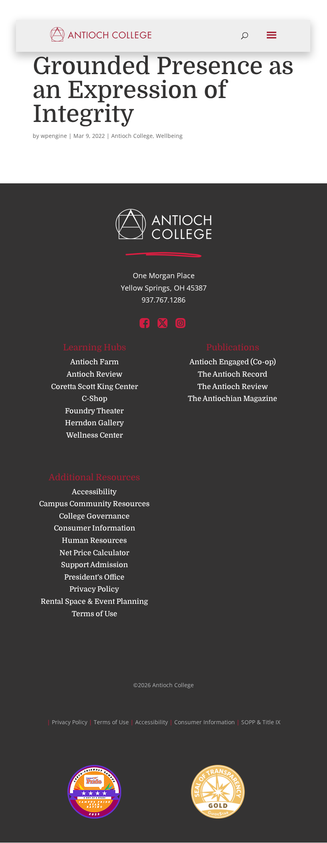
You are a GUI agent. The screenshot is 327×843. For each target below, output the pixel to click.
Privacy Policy (94, 589)
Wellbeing (169, 136)
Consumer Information (94, 528)
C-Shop (94, 399)
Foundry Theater (94, 411)
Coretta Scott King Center (94, 387)
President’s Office (94, 577)
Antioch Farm (94, 362)
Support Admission (94, 565)
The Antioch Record (232, 374)
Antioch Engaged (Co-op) (232, 362)
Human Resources (94, 540)
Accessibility (94, 492)
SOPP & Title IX (260, 722)
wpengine (54, 136)
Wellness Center (94, 435)
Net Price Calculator (94, 553)
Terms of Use (94, 614)
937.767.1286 (163, 300)
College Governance (94, 516)
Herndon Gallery (94, 423)
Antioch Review (94, 374)
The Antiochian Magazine (232, 399)
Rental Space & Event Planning (94, 601)
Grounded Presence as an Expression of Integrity (163, 90)
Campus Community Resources (94, 504)
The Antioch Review (232, 387)
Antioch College (132, 136)
